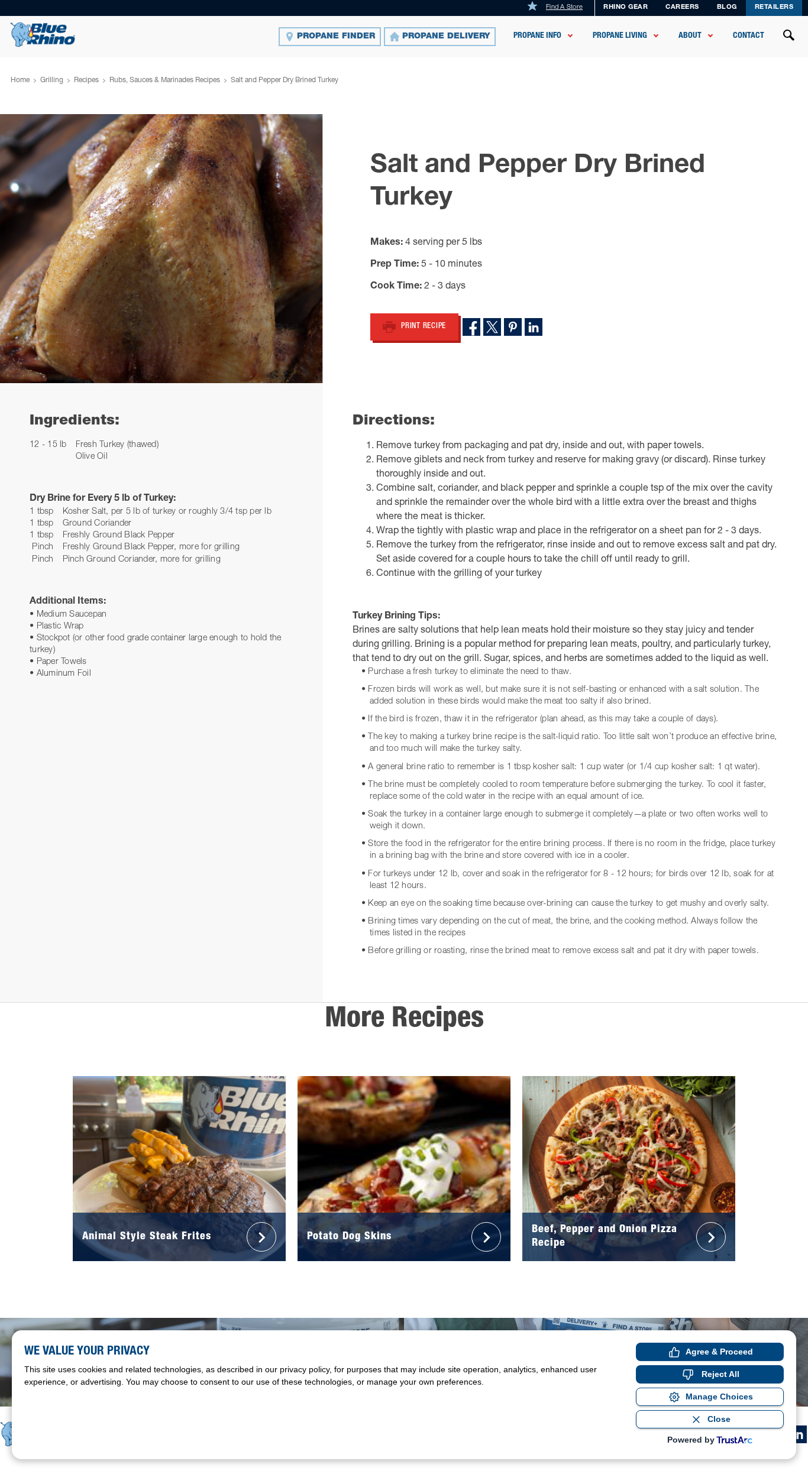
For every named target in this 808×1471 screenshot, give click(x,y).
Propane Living (620, 36)
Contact (748, 36)
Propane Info (537, 36)
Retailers (774, 7)
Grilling (51, 80)
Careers (682, 7)
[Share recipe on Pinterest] (513, 327)
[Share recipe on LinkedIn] (533, 327)
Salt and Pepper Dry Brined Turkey (284, 80)
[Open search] (789, 37)
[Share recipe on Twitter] (492, 327)
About (690, 36)
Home (20, 80)
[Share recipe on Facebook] (471, 327)
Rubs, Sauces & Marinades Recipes (164, 80)
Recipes (86, 80)
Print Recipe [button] (423, 327)
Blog (727, 7)
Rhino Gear (625, 7)
